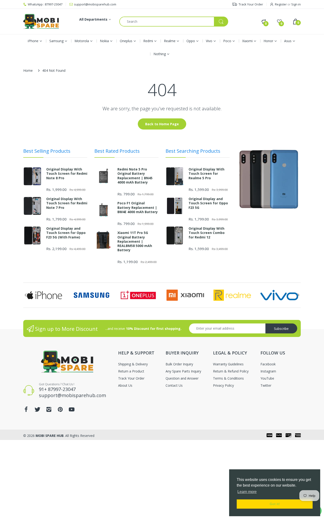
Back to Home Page (162, 124)
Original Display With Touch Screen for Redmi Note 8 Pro (66, 173)
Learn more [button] (247, 492)
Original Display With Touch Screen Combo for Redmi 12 (207, 232)
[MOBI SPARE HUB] (41, 21)
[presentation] (25, 295)
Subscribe (281, 328)
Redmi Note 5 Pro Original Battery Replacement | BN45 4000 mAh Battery (135, 175)
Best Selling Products (46, 151)
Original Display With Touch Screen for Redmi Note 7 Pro (66, 203)
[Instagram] (49, 411)
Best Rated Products (117, 151)
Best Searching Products (193, 151)
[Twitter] (37, 411)
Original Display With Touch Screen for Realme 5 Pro (206, 173)
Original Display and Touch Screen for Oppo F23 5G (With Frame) (66, 232)
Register (281, 4)
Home (28, 70)
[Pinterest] (60, 411)
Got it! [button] (275, 504)
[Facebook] (26, 411)
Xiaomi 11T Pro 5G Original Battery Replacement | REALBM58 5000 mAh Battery (134, 241)
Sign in (296, 4)
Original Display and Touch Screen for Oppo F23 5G (208, 203)
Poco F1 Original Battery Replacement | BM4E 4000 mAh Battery (137, 207)
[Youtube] (71, 411)
